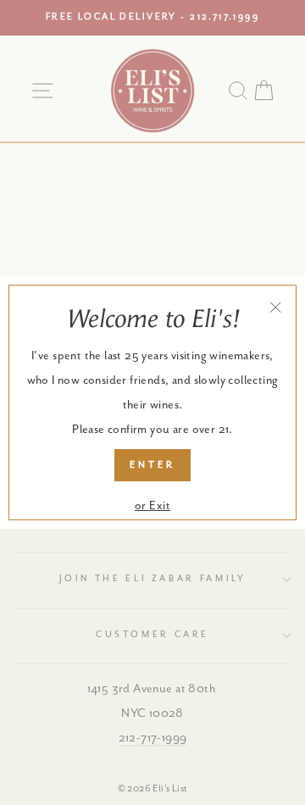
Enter (152, 464)
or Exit (152, 506)
